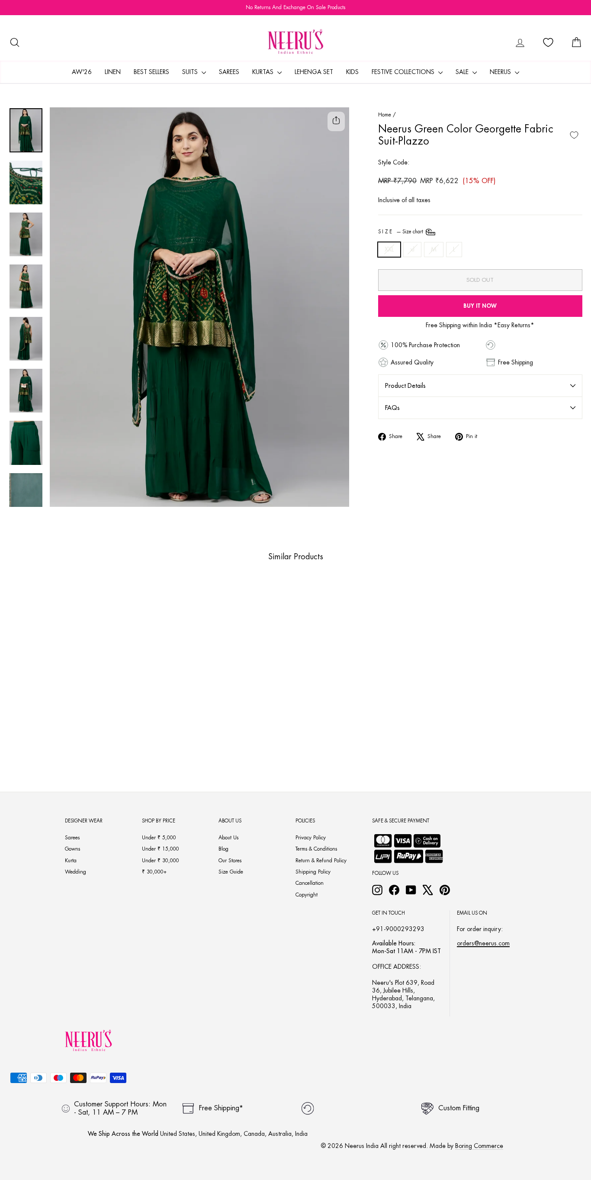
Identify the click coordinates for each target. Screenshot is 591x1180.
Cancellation (310, 883)
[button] (49, 745)
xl (412, 249)
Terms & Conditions (316, 848)
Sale (463, 72)
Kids (352, 72)
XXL (389, 249)
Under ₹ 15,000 (160, 848)
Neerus (501, 72)
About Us (228, 837)
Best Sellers (151, 72)
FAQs (392, 408)
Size (401, 231)
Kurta (71, 860)
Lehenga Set (314, 72)
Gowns (72, 848)
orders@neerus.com (483, 943)
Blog (223, 848)
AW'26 (82, 72)
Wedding (75, 871)
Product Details (405, 386)
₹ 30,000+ (154, 871)
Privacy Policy (311, 837)
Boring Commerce (479, 1146)
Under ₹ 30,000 (160, 860)
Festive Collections (404, 72)
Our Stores (229, 860)
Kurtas (263, 72)
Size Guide (230, 871)
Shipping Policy (313, 871)
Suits (190, 72)
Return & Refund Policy (321, 860)
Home (384, 114)
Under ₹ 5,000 (159, 837)
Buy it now (480, 306)
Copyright (307, 894)
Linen (113, 72)
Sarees (229, 72)
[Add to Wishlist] (574, 135)
